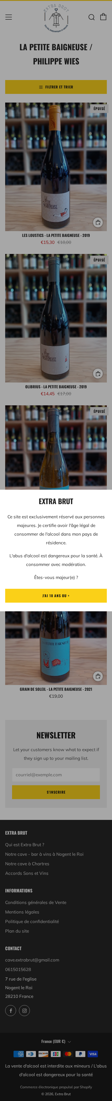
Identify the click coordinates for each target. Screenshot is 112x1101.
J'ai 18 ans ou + (56, 595)
